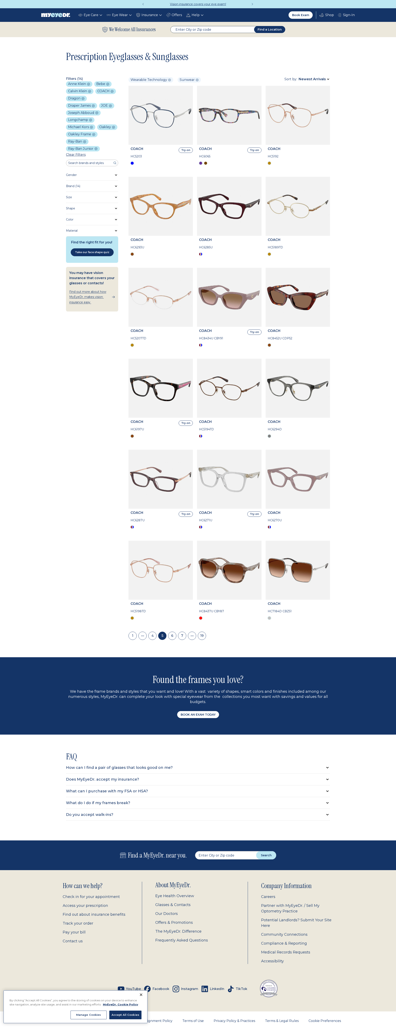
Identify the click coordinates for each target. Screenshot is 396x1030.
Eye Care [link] (91, 15)
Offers (177, 15)
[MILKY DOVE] (200, 527)
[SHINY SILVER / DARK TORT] (269, 618)
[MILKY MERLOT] (200, 254)
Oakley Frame (80, 134)
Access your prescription (85, 905)
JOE (105, 105)
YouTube (133, 989)
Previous (143, 4)
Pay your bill (74, 932)
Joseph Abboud (81, 113)
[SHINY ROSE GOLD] (269, 163)
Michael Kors (79, 127)
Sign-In (349, 15)
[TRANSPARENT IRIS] (132, 527)
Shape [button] (70, 208)
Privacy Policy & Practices (234, 1021)
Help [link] (196, 15)
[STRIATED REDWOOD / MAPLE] (200, 618)
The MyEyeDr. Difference (178, 931)
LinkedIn (217, 989)
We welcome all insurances (132, 29)
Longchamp (78, 120)
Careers (268, 896)
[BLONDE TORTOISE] (132, 254)
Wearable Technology (149, 80)
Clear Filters (76, 154)
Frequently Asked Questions (181, 940)
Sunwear (187, 80)
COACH (103, 91)
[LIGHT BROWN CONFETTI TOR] (205, 163)
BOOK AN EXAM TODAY (198, 714)
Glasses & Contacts (173, 905)
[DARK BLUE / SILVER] (132, 163)
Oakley (105, 127)
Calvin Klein (78, 91)
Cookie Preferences (325, 1021)
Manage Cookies (88, 1014)
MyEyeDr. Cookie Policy (120, 1004)
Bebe (101, 84)
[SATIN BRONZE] (200, 436)
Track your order (78, 923)
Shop (326, 15)
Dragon (74, 98)
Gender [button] (71, 175)
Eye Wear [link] (120, 15)
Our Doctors (166, 913)
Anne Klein (77, 84)
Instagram (189, 989)
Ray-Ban (75, 141)
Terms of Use (193, 1021)
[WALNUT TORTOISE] (269, 345)
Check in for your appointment (91, 896)
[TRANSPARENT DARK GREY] (269, 436)
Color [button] (69, 219)
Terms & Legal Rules (282, 1021)
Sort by (290, 79)
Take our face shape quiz (92, 252)
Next (253, 4)
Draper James (80, 105)
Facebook (160, 989)
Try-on (185, 150)
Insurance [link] (149, 15)
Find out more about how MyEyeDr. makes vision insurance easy (87, 297)
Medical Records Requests (285, 952)
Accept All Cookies (125, 1014)
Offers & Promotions (174, 922)
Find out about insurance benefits (94, 914)
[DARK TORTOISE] (132, 436)
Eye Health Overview (174, 896)
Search (266, 855)
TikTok (241, 989)
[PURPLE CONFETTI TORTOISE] (200, 163)
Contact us (73, 941)
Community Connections (284, 934)
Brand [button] (73, 186)
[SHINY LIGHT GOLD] (269, 254)
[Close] (141, 994)
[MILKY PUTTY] (200, 345)
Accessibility (272, 961)
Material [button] (72, 230)
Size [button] (69, 197)
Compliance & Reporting (284, 943)
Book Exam (300, 15)
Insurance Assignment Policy (148, 1021)
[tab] (198, 767)
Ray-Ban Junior (81, 149)
